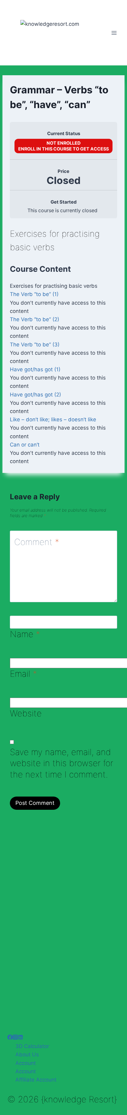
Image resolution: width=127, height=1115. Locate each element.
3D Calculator (32, 1046)
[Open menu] (114, 32)
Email (23, 674)
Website (26, 713)
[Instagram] (15, 1038)
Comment (36, 542)
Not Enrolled (64, 143)
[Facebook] (10, 1038)
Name (25, 634)
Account (25, 1063)
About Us (27, 1054)
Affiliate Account (35, 1080)
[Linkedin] (20, 1038)
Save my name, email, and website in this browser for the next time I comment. (61, 763)
